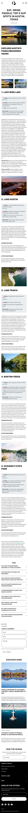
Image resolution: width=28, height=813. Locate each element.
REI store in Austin (20, 543)
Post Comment (7, 652)
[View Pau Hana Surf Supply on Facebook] (5, 804)
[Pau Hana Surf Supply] (14, 3)
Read (2, 780)
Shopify (17, 811)
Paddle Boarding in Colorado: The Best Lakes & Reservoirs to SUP (13, 691)
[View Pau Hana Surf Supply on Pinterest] (9, 804)
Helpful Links (5, 776)
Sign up (14, 799)
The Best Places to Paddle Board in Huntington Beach (12, 733)
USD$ (2, 808)
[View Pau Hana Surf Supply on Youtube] (12, 804)
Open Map (4, 99)
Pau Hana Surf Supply (7, 811)
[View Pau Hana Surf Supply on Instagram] (2, 804)
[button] (23, 3)
